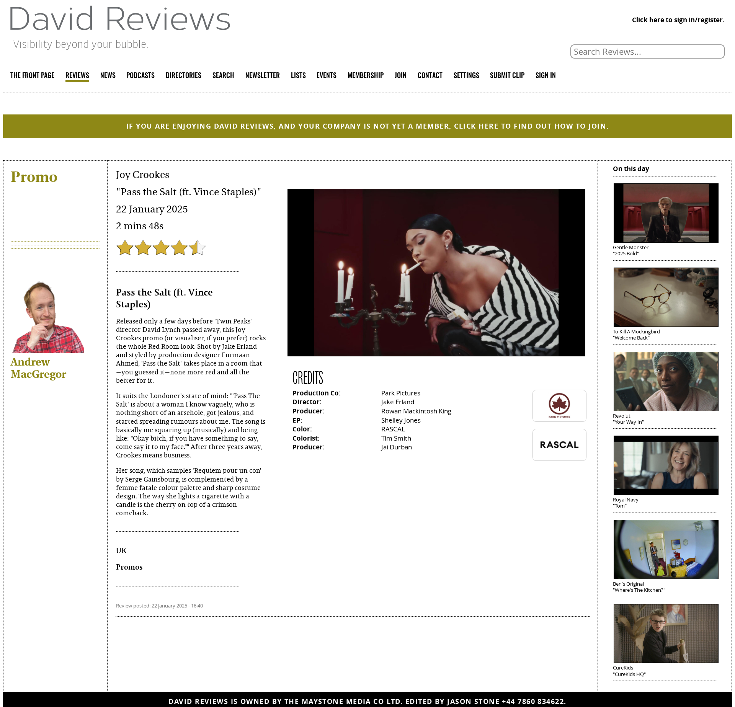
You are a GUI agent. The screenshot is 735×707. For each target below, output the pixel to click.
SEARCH (223, 76)
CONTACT (430, 76)
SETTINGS (466, 76)
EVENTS (326, 76)
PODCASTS (140, 76)
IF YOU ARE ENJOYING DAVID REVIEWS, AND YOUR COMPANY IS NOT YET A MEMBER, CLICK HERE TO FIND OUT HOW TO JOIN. (367, 126)
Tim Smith (396, 438)
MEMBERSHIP (366, 76)
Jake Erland (397, 401)
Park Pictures (400, 393)
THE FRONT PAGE (32, 76)
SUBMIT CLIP (507, 76)
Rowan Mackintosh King (416, 411)
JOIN (401, 76)
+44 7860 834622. (534, 701)
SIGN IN (546, 76)
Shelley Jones (401, 420)
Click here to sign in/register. (678, 19)
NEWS (108, 76)
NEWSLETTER (262, 76)
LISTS (298, 76)
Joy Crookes (142, 175)
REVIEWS (77, 76)
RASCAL (393, 429)
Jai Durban (396, 446)
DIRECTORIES (183, 76)
